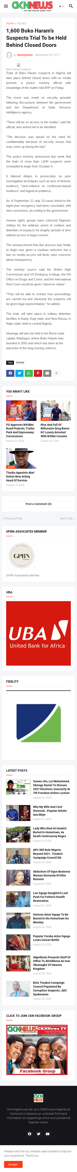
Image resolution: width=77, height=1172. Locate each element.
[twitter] (38, 1134)
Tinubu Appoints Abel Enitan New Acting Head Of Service (20, 476)
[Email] (47, 373)
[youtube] (47, 1134)
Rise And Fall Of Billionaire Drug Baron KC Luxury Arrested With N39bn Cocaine (55, 430)
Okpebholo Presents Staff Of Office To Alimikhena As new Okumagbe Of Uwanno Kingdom (51, 963)
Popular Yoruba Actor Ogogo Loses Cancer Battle (51, 938)
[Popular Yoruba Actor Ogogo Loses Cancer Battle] (18, 942)
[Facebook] (10, 373)
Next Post (66, 518)
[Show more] (56, 373)
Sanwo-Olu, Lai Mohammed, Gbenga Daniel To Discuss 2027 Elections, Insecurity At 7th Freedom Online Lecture (51, 787)
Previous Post (13, 518)
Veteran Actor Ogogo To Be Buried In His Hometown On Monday (51, 918)
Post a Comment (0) (39, 504)
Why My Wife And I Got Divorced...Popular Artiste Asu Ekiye (50, 810)
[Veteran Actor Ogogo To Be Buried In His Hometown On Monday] (18, 921)
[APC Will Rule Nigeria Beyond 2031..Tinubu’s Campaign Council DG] (18, 856)
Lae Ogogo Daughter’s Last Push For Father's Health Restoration (50, 896)
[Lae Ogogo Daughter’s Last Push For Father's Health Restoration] (18, 899)
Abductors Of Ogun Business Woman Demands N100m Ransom (51, 875)
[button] (5, 6)
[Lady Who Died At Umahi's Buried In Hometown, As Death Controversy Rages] (18, 834)
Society (21, 23)
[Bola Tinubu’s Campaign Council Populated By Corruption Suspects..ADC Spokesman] (18, 989)
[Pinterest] (38, 373)
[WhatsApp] (29, 373)
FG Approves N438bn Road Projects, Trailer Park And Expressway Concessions (20, 430)
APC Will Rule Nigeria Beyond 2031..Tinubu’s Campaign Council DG (48, 853)
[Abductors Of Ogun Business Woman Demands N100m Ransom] (18, 878)
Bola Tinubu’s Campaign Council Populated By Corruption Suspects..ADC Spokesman (50, 988)
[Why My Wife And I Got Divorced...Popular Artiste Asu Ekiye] (18, 813)
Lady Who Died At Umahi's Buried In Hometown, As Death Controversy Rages (50, 832)
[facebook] (29, 1134)
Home (10, 23)
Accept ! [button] (13, 1164)
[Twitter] (19, 373)
